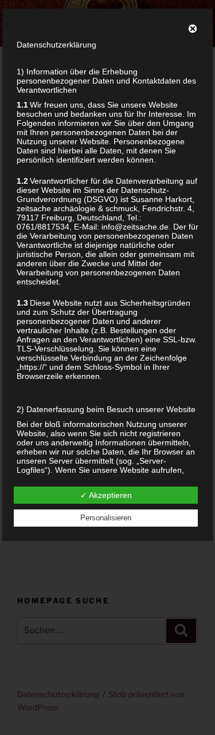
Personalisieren (105, 517)
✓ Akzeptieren (106, 495)
